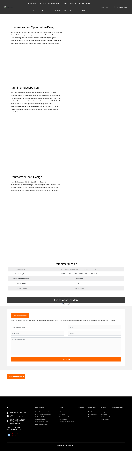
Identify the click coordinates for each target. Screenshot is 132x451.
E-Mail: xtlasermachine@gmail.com (18, 416)
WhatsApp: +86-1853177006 (18, 412)
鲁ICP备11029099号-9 (14, 429)
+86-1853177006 (121, 7)
